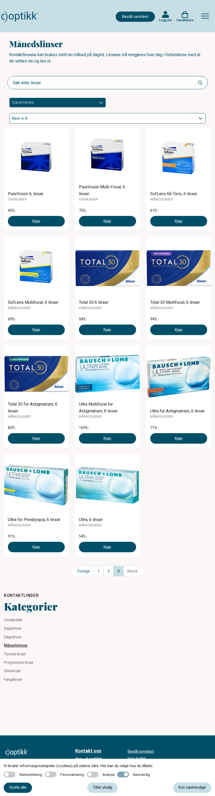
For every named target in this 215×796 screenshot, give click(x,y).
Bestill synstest (135, 16)
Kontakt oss (88, 750)
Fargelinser (13, 679)
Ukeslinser (12, 671)
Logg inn (165, 20)
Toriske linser (15, 654)
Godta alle (17, 787)
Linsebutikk (13, 620)
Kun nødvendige (192, 787)
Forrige (84, 571)
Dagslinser (13, 628)
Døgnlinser (13, 637)
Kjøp (36, 221)
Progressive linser (19, 662)
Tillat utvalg (102, 787)
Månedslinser (16, 645)
